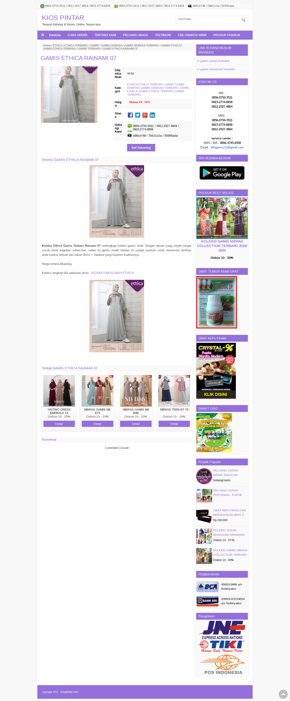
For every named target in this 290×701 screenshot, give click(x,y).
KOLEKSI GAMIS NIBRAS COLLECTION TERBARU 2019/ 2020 (222, 245)
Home (47, 45)
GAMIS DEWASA (111, 45)
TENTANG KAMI (105, 35)
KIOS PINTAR (63, 17)
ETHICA (58, 45)
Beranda (55, 35)
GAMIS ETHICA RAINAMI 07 (78, 58)
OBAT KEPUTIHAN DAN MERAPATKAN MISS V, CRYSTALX (229, 515)
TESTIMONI (163, 35)
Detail (59, 423)
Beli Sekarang (141, 147)
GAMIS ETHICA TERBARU (59, 48)
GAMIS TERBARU (89, 48)
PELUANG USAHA (135, 35)
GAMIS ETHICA (170, 45)
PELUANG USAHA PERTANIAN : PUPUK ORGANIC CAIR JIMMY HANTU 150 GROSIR (229, 497)
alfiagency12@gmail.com (227, 147)
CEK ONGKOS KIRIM (192, 35)
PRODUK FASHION (226, 35)
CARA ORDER (77, 35)
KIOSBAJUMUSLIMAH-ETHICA (112, 273)
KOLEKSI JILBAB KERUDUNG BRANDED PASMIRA (229, 535)
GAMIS (94, 45)
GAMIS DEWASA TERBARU (141, 45)
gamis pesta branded (214, 61)
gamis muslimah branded (217, 69)
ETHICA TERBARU (76, 45)
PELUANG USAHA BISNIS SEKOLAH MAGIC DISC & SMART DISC (229, 477)
